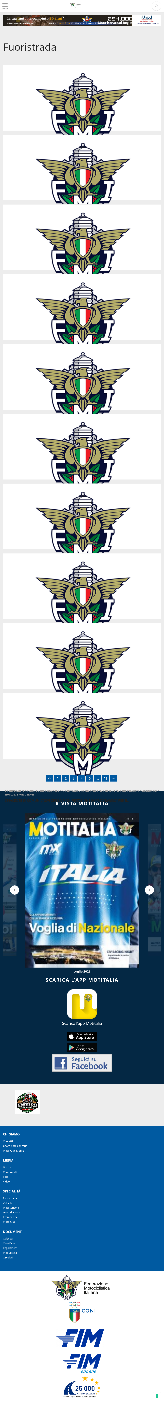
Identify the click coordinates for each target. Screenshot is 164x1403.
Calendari (8, 1238)
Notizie (10, 794)
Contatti (8, 1141)
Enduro (28, 791)
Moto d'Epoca (11, 1212)
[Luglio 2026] (82, 890)
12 (105, 778)
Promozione (25, 794)
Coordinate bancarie (15, 1146)
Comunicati (13, 791)
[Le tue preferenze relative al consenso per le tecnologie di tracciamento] (157, 1396)
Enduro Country (48, 791)
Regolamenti (10, 1248)
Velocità (7, 1203)
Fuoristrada (70, 791)
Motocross (149, 791)
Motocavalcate (128, 791)
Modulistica (10, 1252)
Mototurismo (11, 1207)
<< (49, 778)
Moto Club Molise (13, 1150)
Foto (6, 1177)
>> (113, 778)
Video (6, 1181)
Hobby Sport (90, 791)
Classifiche (9, 1243)
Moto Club (108, 791)
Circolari (8, 1257)
